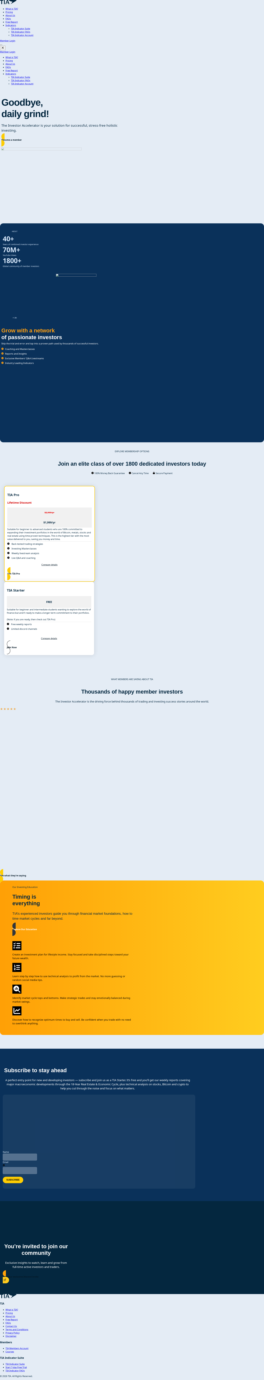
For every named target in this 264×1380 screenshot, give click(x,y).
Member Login (7, 40)
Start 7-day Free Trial (16, 1367)
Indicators (11, 25)
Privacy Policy (13, 1332)
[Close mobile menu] (3, 48)
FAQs (8, 18)
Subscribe (13, 1180)
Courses (10, 1351)
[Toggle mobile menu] (1, 44)
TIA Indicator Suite (20, 28)
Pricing (9, 12)
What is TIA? (12, 8)
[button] (67, 139)
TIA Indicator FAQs (20, 31)
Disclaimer (11, 1336)
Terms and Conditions (17, 1329)
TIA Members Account (17, 1348)
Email (5, 1162)
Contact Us (11, 1326)
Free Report (12, 22)
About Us (10, 15)
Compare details (49, 565)
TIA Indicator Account (22, 35)
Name (6, 1151)
